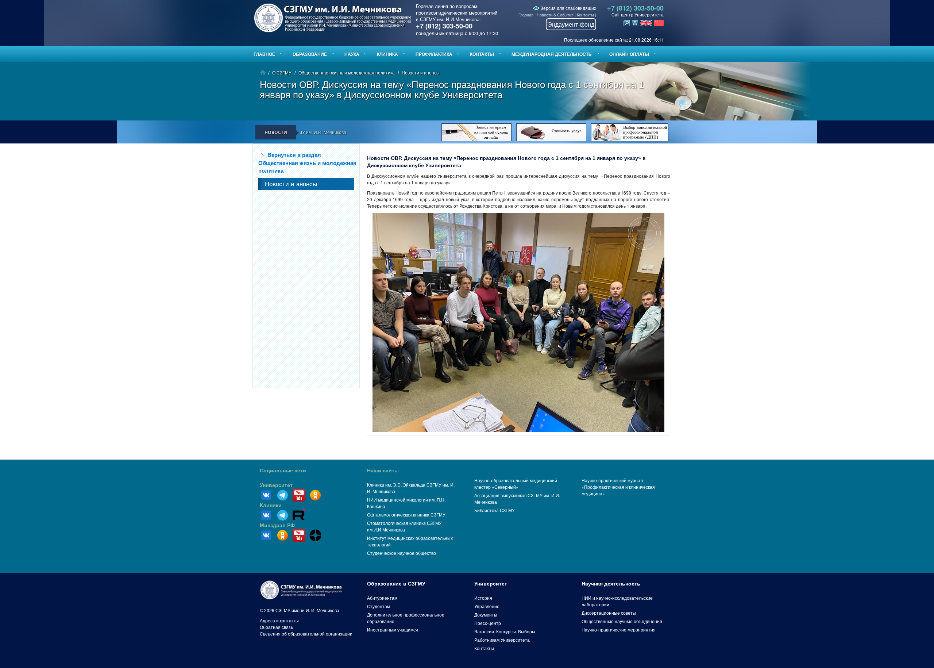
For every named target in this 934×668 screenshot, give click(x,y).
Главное (264, 54)
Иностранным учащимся (392, 629)
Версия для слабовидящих (567, 8)
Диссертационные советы (609, 613)
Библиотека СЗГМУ (494, 510)
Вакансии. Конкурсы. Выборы (504, 631)
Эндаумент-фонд (571, 24)
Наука (351, 54)
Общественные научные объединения (622, 621)
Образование (310, 54)
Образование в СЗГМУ (396, 584)
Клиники (271, 505)
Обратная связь (276, 627)
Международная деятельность (552, 54)
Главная (525, 15)
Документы (485, 614)
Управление (486, 606)
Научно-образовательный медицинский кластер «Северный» (515, 483)
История (483, 598)
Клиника (387, 54)
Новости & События (555, 15)
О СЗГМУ (282, 72)
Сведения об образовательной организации (306, 633)
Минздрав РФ (277, 525)
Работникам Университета (502, 640)
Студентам (378, 606)
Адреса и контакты (279, 620)
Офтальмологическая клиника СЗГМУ (406, 514)
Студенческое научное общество (401, 553)
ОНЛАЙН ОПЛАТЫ (629, 54)
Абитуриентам (382, 598)
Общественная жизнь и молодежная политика (346, 72)
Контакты (585, 15)
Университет (276, 485)
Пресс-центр (487, 623)
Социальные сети (283, 470)
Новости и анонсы (421, 72)
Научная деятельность (611, 584)
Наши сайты (383, 470)
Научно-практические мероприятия (619, 629)
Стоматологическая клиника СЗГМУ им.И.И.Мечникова (404, 526)
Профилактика (434, 54)
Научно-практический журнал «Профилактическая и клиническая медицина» (618, 486)
